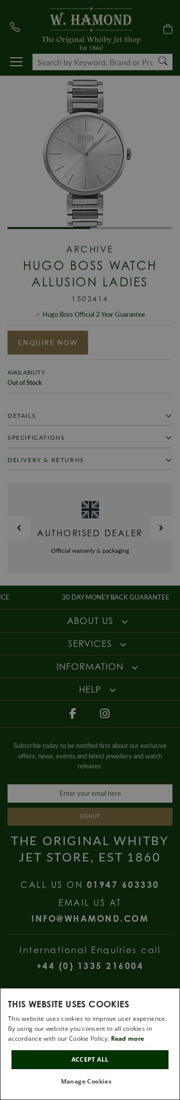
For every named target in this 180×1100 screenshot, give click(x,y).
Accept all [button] (90, 1059)
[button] (90, 1082)
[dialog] (90, 1044)
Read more (127, 1038)
